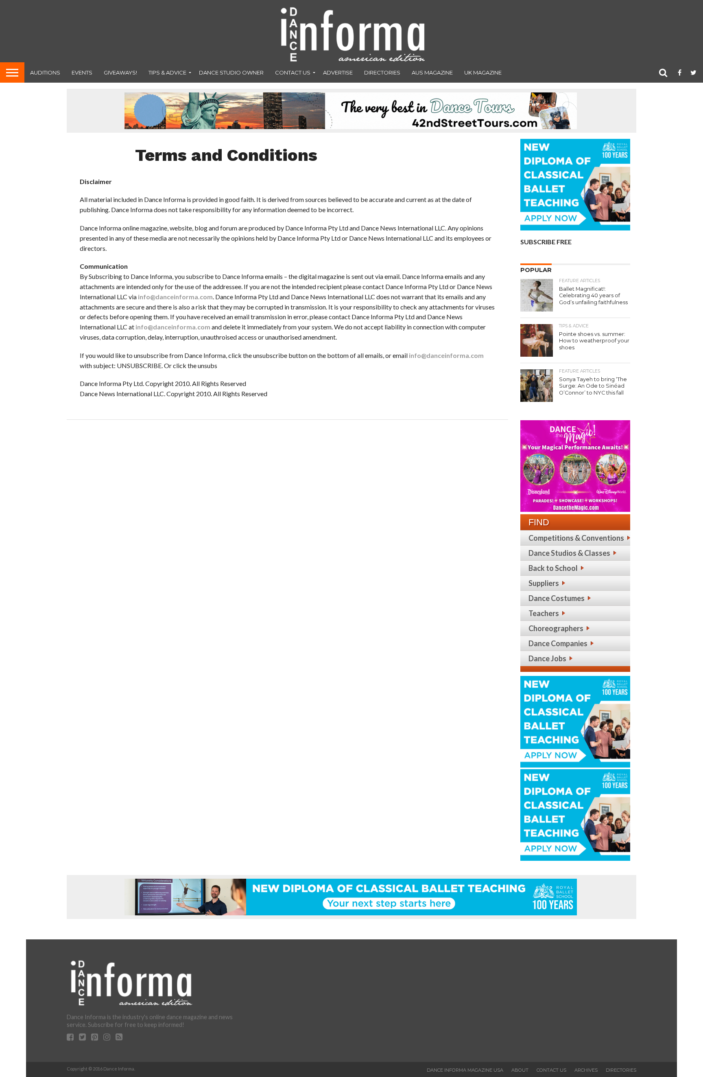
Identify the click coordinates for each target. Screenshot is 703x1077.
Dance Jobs (547, 658)
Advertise (338, 72)
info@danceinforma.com (175, 297)
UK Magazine (483, 72)
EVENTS (82, 72)
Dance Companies (557, 643)
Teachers (543, 613)
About (519, 1070)
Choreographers (555, 628)
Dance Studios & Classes (569, 552)
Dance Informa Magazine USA (465, 1070)
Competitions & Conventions (576, 537)
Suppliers (543, 583)
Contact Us (292, 72)
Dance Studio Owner (231, 72)
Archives (586, 1070)
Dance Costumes (556, 598)
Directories (382, 72)
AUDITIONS (45, 72)
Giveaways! (120, 72)
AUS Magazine (432, 72)
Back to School (553, 568)
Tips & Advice (167, 72)
